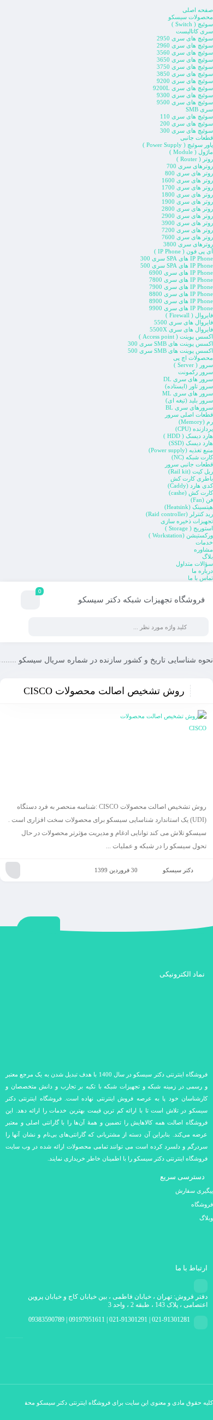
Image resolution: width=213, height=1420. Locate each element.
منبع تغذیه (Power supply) (181, 450)
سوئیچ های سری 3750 (185, 66)
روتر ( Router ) (194, 159)
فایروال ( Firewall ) (189, 315)
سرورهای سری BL (189, 407)
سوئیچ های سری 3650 (185, 59)
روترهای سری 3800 (188, 244)
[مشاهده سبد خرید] (30, 601)
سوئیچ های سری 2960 (185, 45)
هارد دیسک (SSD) (191, 443)
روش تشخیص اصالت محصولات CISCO (104, 690)
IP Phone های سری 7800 (181, 279)
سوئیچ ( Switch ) (192, 24)
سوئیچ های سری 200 (186, 123)
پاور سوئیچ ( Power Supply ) (178, 144)
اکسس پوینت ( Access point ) (176, 336)
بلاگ (207, 556)
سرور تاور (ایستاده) (189, 386)
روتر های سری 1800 (187, 194)
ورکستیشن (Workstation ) (181, 535)
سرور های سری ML (187, 393)
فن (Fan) (202, 499)
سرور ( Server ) (193, 365)
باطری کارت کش (191, 478)
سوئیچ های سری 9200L (183, 88)
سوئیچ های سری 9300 (185, 95)
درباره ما (202, 570)
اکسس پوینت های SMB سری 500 (170, 350)
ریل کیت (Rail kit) (190, 471)
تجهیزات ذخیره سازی (187, 521)
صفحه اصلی (197, 10)
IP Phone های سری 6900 (181, 272)
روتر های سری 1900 (187, 201)
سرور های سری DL (188, 379)
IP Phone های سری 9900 (181, 308)
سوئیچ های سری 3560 (185, 52)
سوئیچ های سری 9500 (185, 102)
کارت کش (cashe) (191, 492)
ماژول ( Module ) (191, 152)
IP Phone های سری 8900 (181, 301)
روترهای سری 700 (190, 166)
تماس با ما (200, 578)
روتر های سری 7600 (187, 237)
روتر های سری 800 (189, 173)
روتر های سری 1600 (187, 180)
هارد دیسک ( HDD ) (188, 436)
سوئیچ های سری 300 (186, 130)
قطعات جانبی (196, 137)
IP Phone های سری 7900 (181, 286)
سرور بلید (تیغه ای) (189, 400)
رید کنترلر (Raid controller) (179, 514)
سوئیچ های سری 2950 (185, 38)
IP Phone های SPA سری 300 (176, 258)
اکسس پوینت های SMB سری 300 (170, 343)
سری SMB (199, 109)
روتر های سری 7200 (187, 230)
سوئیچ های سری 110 (186, 116)
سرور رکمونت (195, 372)
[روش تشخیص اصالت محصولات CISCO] (106, 753)
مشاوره (203, 549)
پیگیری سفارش (194, 1190)
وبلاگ (206, 1218)
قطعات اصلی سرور (189, 414)
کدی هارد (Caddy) (190, 485)
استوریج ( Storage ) (189, 528)
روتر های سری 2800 (187, 208)
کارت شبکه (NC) (192, 457)
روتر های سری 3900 (187, 223)
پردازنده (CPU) (194, 428)
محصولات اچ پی (193, 357)
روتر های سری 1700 (187, 187)
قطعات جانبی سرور (189, 464)
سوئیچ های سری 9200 (185, 81)
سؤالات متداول (194, 563)
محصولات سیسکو (190, 17)
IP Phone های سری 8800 (181, 294)
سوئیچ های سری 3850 (185, 73)
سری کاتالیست (194, 31)
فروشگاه (202, 1204)
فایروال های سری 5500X (181, 329)
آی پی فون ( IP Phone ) (183, 251)
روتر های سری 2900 (187, 215)
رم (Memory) (196, 421)
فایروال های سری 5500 (183, 322)
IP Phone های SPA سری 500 (176, 265)
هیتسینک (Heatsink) (188, 507)
